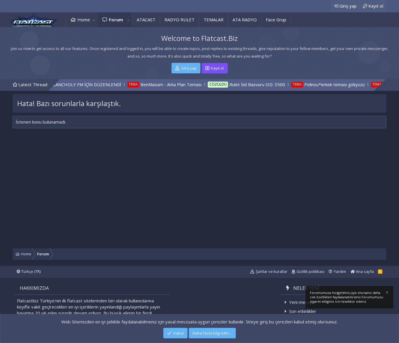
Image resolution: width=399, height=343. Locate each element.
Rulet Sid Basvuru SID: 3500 (248, 84)
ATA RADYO (245, 19)
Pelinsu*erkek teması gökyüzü (325, 84)
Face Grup (276, 19)
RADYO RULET (179, 19)
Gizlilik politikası (310, 271)
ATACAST (146, 19)
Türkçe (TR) (30, 271)
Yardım (340, 271)
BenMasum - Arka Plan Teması (161, 84)
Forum (116, 19)
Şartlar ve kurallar (271, 271)
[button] (94, 19)
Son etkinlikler (302, 311)
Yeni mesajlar (302, 302)
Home (83, 19)
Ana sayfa (364, 271)
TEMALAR (213, 19)
